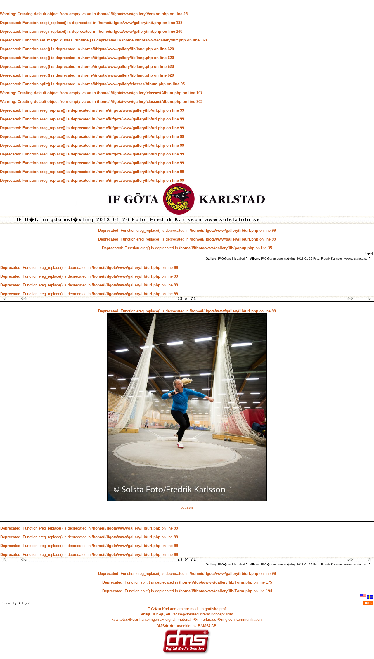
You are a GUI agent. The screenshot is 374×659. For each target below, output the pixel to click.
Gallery (22, 603)
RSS (368, 603)
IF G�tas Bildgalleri (231, 258)
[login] (368, 253)
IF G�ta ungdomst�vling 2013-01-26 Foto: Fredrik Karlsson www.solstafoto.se (314, 258)
